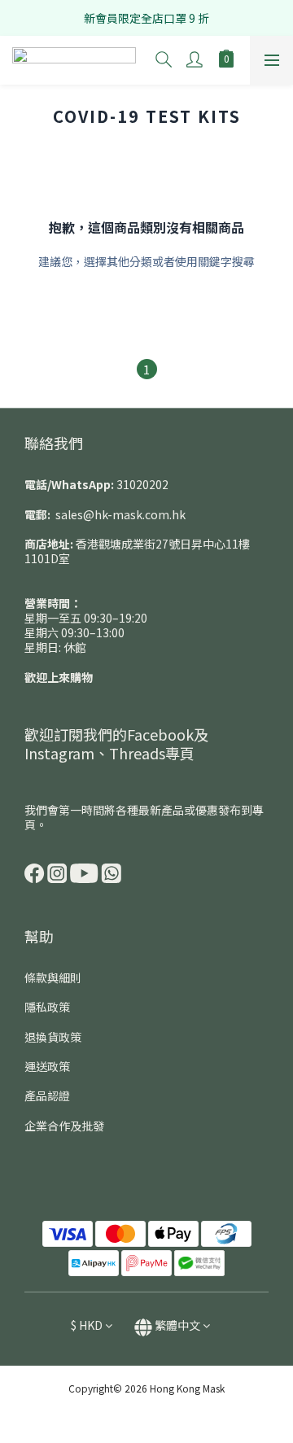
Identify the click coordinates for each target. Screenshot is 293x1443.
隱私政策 (47, 1007)
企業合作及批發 (64, 1125)
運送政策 (47, 1066)
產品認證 (47, 1095)
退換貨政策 (52, 1037)
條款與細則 (52, 977)
